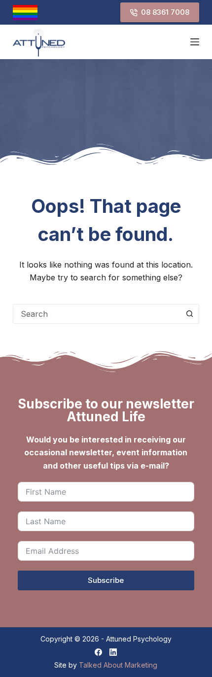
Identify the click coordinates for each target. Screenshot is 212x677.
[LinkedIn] (113, 652)
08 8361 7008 (165, 12)
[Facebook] (98, 652)
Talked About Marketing (118, 665)
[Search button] (189, 314)
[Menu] (194, 41)
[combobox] (96, 314)
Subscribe (106, 580)
